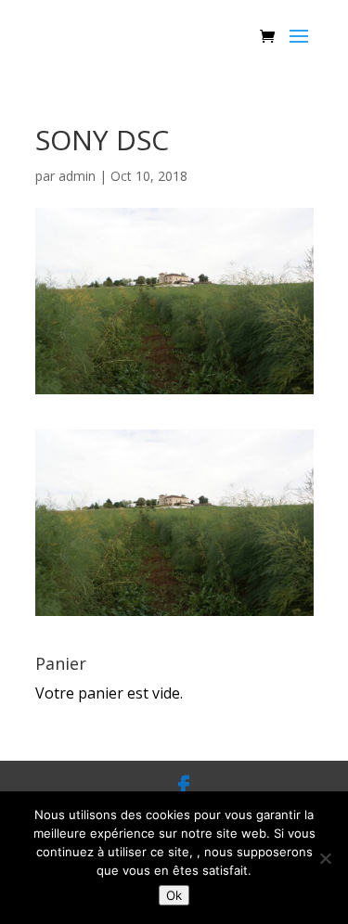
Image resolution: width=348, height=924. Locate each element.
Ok (174, 895)
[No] (325, 858)
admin (77, 176)
